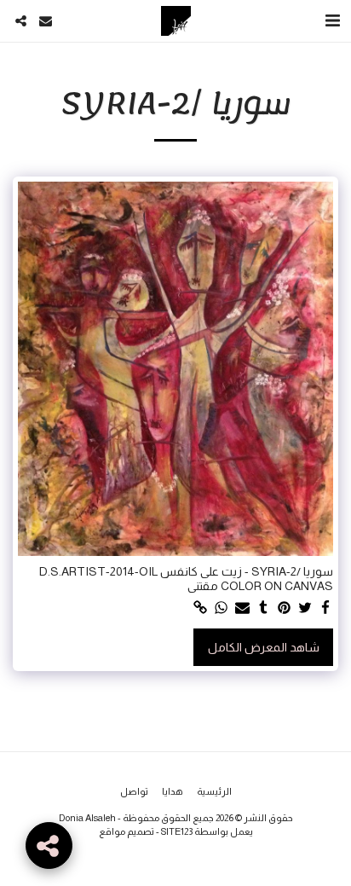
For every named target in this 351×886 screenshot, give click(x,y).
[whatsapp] (221, 608)
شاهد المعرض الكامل (263, 647)
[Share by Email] (242, 608)
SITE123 (177, 831)
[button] (332, 20)
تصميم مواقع (126, 831)
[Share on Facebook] (326, 608)
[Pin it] (284, 608)
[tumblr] (263, 608)
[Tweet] (305, 608)
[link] (201, 608)
